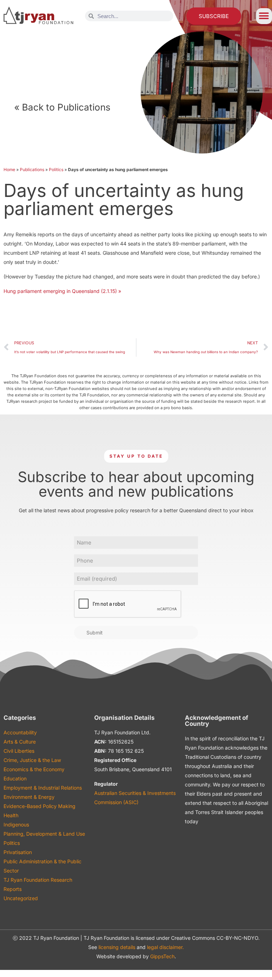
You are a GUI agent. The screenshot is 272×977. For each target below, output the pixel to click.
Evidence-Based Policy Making (39, 806)
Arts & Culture (20, 742)
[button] (264, 16)
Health (11, 815)
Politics (56, 169)
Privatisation (18, 852)
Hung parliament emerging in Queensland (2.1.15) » (62, 291)
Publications (32, 169)
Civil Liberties (19, 751)
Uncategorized (21, 898)
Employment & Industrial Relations (43, 788)
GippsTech (162, 956)
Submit (94, 632)
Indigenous (16, 824)
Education (15, 778)
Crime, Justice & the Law (32, 760)
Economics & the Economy (34, 769)
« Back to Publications (62, 107)
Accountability (20, 732)
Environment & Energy (29, 797)
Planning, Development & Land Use (44, 834)
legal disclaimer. (165, 947)
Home (9, 169)
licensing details (116, 947)
